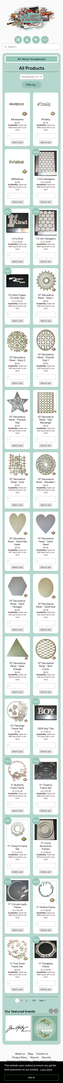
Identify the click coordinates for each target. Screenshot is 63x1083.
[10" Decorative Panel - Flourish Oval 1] (46, 340)
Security (46, 1057)
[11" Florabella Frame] (46, 950)
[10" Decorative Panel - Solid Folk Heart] (17, 524)
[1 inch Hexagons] (46, 164)
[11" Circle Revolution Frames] (46, 830)
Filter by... (31, 84)
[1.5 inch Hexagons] (46, 223)
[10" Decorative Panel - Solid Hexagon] (17, 587)
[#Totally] (46, 105)
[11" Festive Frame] (46, 892)
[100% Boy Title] (46, 713)
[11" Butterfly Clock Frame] (17, 771)
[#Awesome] (17, 105)
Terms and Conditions (44, 1061)
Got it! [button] (31, 1077)
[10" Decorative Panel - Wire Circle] (46, 649)
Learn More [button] (46, 1069)
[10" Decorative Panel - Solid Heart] (46, 524)
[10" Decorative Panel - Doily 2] (17, 342)
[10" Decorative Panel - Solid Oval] (46, 589)
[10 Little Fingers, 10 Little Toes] (17, 281)
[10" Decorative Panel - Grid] (17, 465)
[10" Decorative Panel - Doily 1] (46, 281)
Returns (34, 1057)
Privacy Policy (19, 1057)
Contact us (42, 1053)
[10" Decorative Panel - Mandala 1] (46, 465)
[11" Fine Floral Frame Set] (17, 950)
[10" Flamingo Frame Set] (17, 712)
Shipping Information (18, 1061)
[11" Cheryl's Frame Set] (17, 831)
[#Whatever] (17, 164)
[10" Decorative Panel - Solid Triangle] (17, 649)
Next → (42, 1000)
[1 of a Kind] (17, 223)
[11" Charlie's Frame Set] (46, 771)
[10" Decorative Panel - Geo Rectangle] (46, 403)
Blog (30, 1053)
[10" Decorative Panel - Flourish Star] (17, 403)
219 (34, 1000)
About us (20, 1053)
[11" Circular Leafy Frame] (17, 891)
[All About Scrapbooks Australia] (31, 18)
